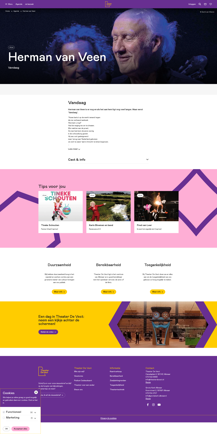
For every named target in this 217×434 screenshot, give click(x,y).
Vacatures (78, 376)
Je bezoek (29, 4)
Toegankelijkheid (117, 385)
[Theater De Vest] (108, 4)
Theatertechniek (117, 389)
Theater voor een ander (84, 385)
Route (148, 382)
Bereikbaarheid (116, 376)
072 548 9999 (152, 377)
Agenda (19, 4)
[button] (9, 4)
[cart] (205, 4)
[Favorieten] (210, 4)
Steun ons (78, 389)
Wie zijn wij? (79, 371)
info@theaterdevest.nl (155, 380)
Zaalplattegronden (118, 380)
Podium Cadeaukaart (83, 380)
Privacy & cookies (109, 418)
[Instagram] (153, 405)
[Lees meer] (74, 149)
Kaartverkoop (116, 371)
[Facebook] (148, 405)
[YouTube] (159, 405)
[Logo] (43, 372)
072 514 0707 (151, 393)
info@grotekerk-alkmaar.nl (156, 396)
